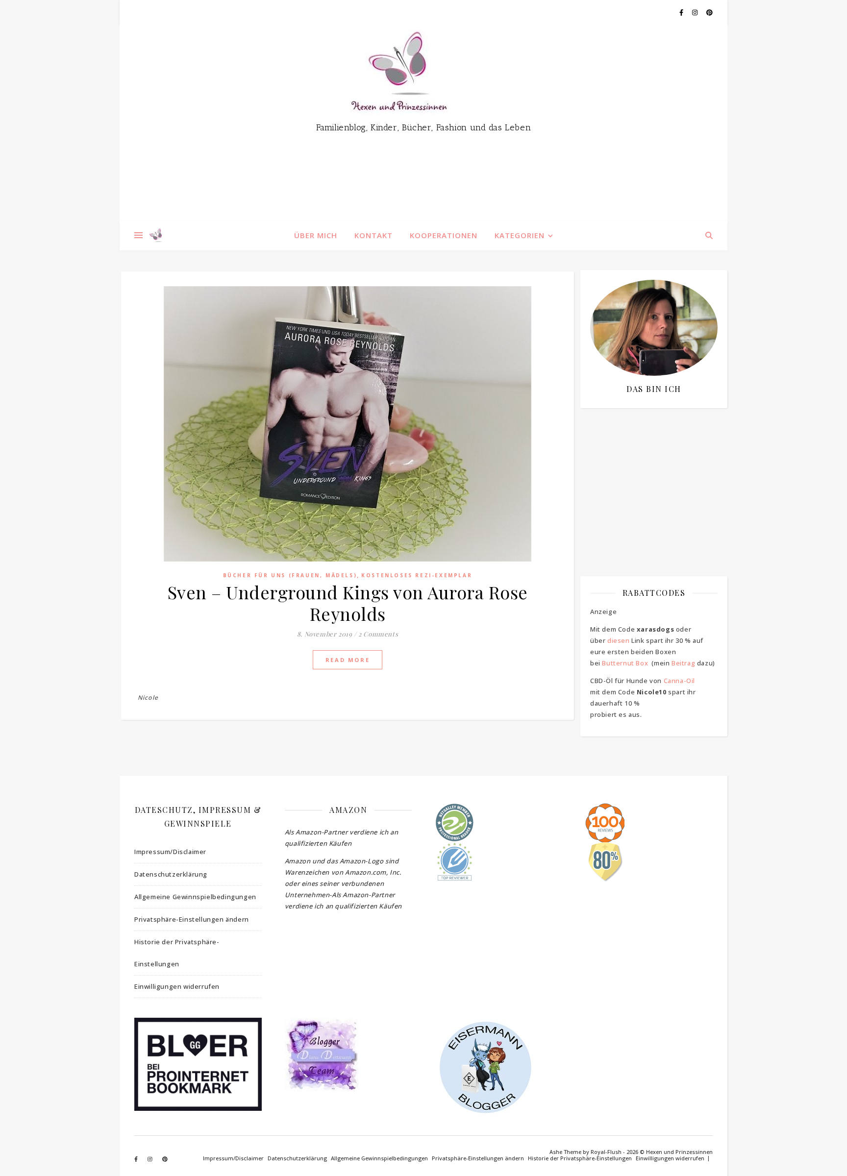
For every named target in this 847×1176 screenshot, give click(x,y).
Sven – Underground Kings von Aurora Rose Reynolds (348, 602)
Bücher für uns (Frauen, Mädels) (290, 575)
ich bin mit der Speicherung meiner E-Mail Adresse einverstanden (649, 473)
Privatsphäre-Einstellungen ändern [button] (191, 919)
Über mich (315, 235)
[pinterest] (709, 12)
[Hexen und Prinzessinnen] (423, 122)
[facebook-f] (682, 12)
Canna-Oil (679, 680)
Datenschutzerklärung (170, 874)
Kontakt (373, 235)
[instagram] (695, 12)
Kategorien (520, 235)
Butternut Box (625, 663)
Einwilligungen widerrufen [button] (177, 986)
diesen (618, 640)
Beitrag (683, 663)
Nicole (148, 697)
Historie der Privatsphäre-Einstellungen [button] (177, 952)
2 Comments (378, 634)
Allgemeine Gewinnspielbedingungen (195, 896)
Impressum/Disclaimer (170, 851)
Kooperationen (443, 235)
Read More (347, 659)
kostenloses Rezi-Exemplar (416, 575)
